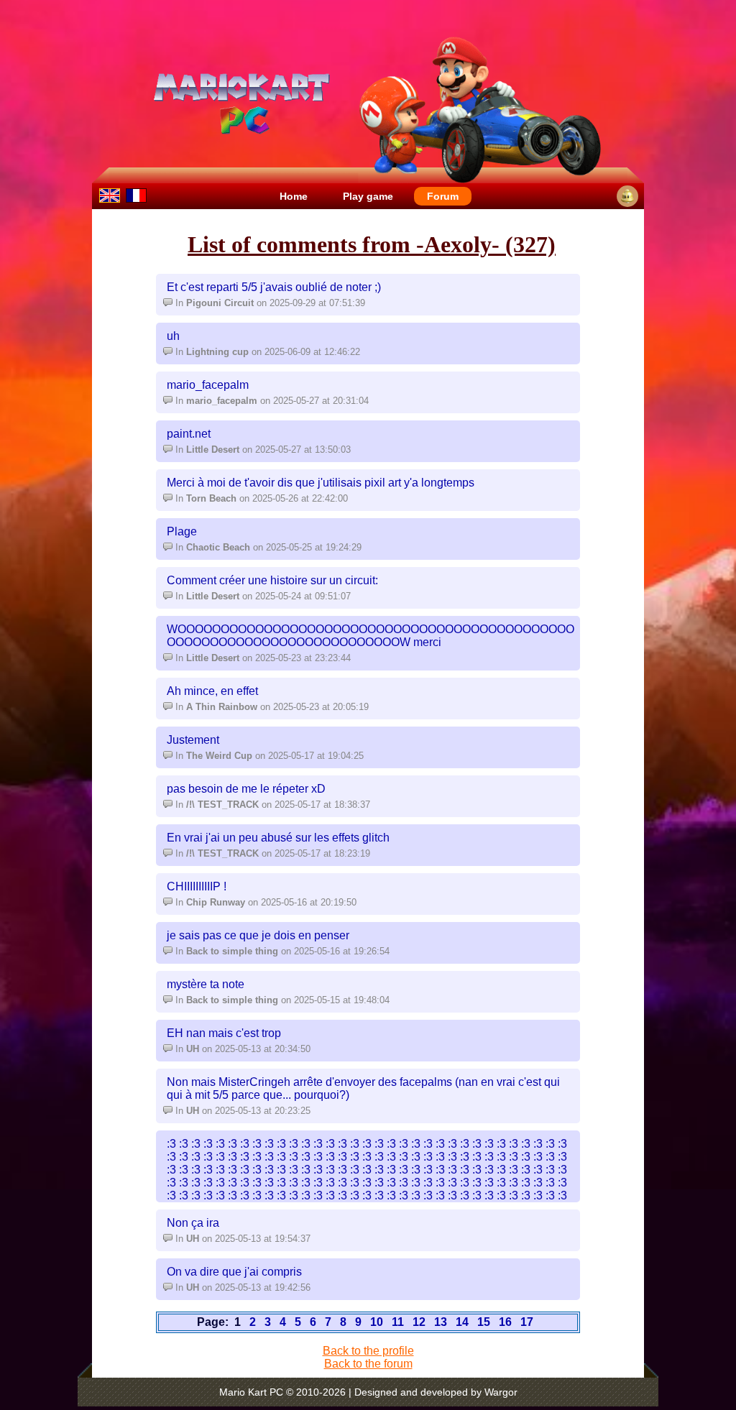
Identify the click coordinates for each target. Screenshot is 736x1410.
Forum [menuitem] (443, 196)
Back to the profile (368, 1351)
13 (440, 1322)
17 (526, 1322)
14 (462, 1322)
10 (376, 1322)
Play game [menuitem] (368, 196)
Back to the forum (368, 1364)
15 (483, 1322)
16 (505, 1322)
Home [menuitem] (294, 196)
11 (398, 1322)
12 (419, 1322)
